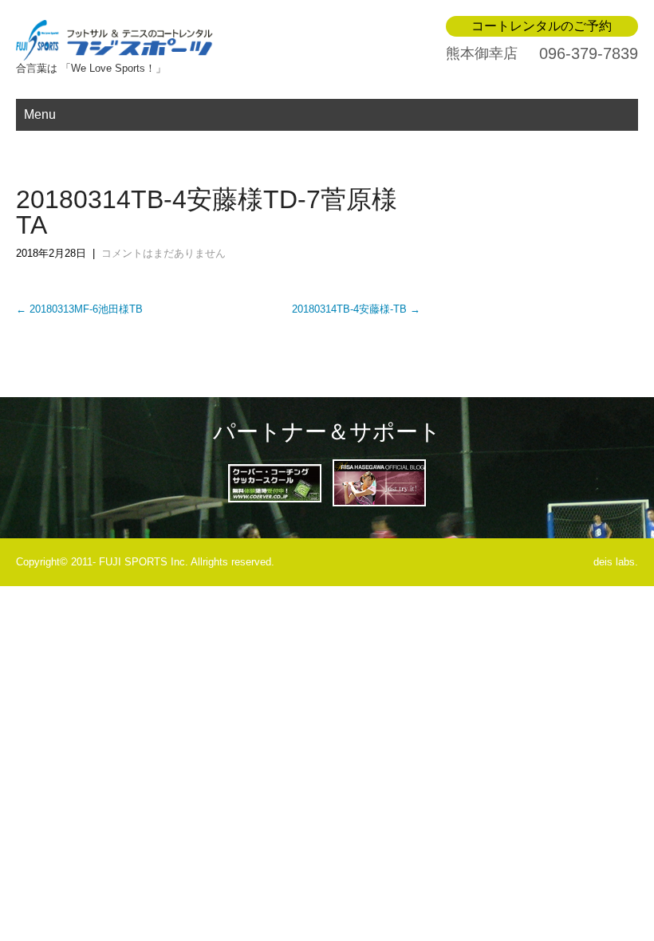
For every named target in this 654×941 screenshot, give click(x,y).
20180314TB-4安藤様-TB (356, 309)
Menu (40, 114)
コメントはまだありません (163, 253)
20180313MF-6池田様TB (79, 309)
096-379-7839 (588, 53)
